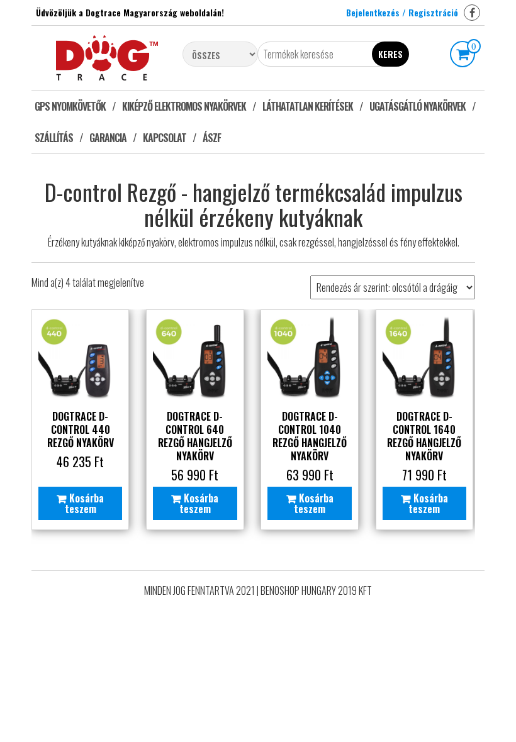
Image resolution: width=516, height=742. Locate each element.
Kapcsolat (164, 137)
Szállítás (54, 137)
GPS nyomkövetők (70, 106)
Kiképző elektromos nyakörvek (184, 106)
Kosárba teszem (84, 503)
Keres (390, 53)
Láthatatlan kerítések (307, 106)
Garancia (107, 137)
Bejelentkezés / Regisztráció (402, 12)
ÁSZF (212, 137)
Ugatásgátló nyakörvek (417, 106)
